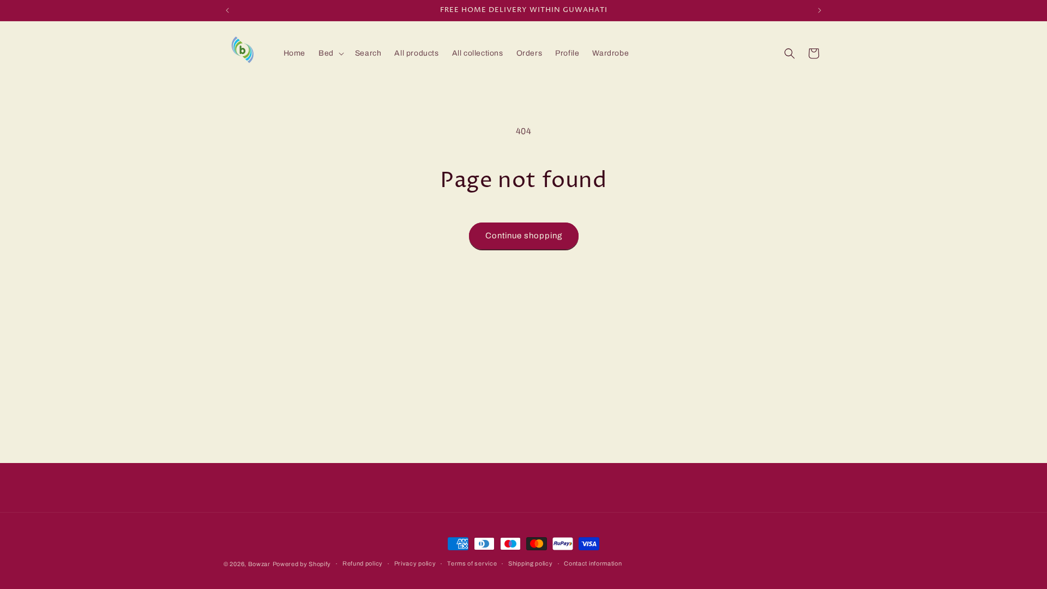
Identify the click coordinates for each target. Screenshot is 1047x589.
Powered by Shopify (302, 564)
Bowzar (259, 564)
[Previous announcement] (227, 10)
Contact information (593, 563)
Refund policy (362, 563)
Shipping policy (530, 563)
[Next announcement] (820, 10)
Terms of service (472, 563)
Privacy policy (415, 563)
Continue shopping (523, 235)
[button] (330, 53)
